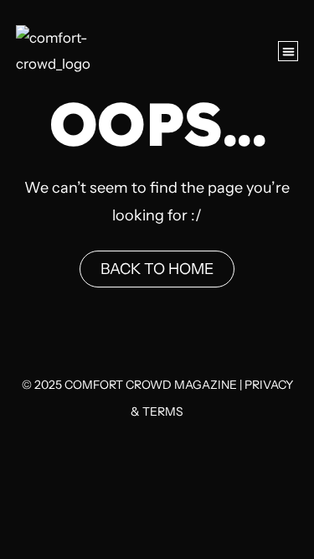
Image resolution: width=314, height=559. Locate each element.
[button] (288, 51)
